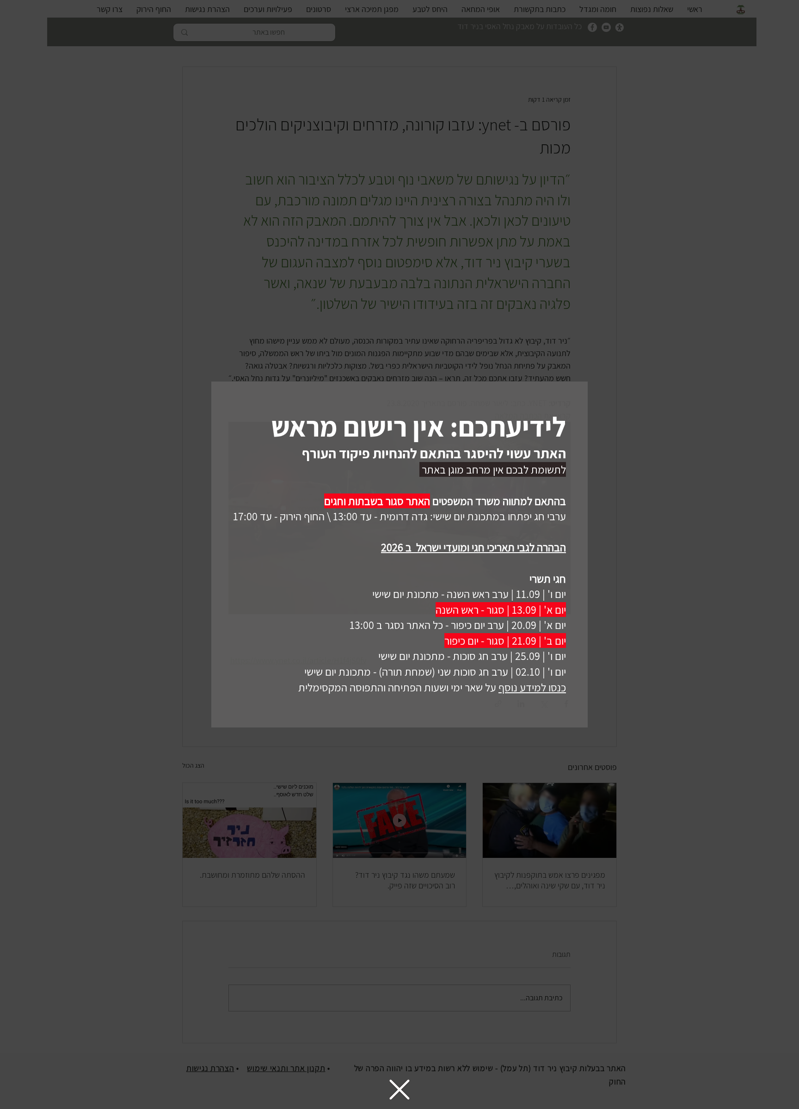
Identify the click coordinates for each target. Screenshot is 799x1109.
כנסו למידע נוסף (532, 687)
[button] (399, 1089)
